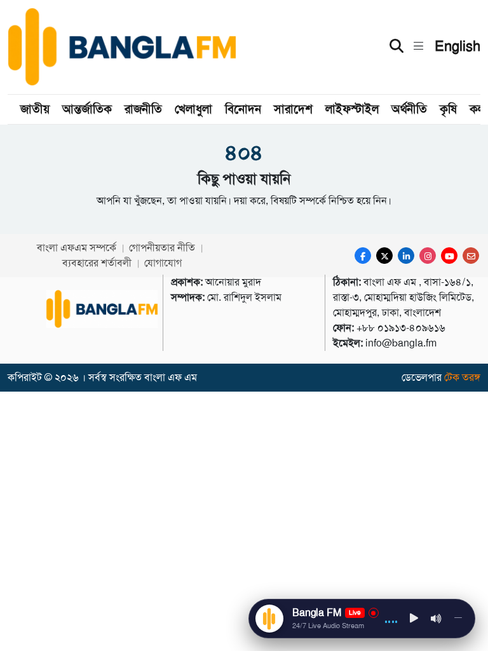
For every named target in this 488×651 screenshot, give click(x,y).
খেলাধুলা (193, 109)
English (457, 46)
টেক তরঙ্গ (462, 377)
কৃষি (448, 109)
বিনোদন (243, 109)
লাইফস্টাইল (352, 109)
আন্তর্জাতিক (87, 109)
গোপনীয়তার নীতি (162, 247)
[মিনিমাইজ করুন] (458, 618)
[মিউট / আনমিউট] (436, 618)
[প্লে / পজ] (414, 618)
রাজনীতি (143, 109)
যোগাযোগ (163, 263)
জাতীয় (35, 109)
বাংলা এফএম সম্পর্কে (76, 247)
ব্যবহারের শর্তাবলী (97, 263)
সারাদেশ (293, 109)
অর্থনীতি (409, 109)
